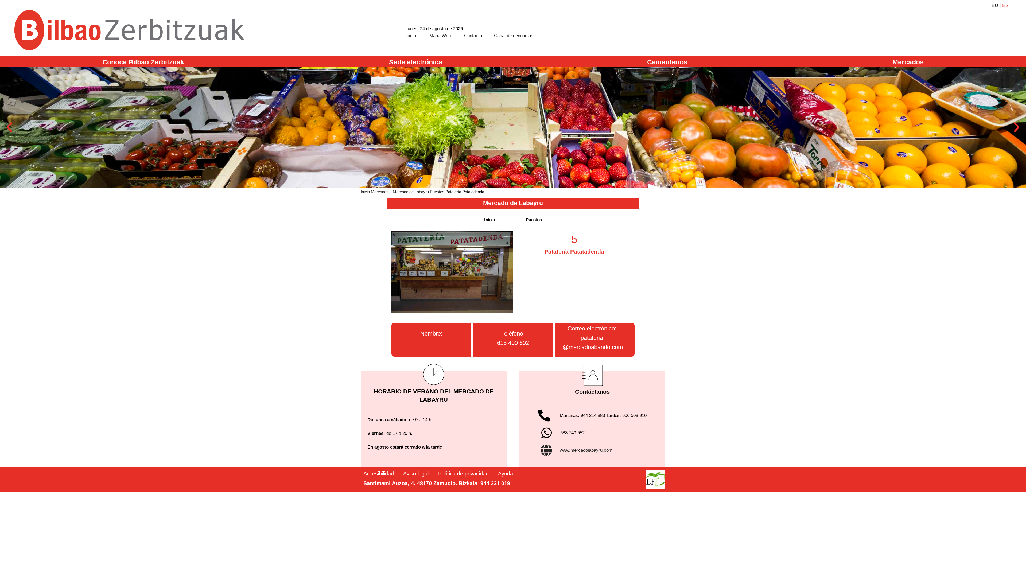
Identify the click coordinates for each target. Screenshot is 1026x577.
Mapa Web (440, 35)
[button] (9, 127)
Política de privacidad (463, 474)
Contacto (473, 35)
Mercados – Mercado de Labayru (400, 191)
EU (995, 5)
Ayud (504, 474)
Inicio (410, 35)
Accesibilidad (378, 474)
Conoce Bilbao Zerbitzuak (143, 62)
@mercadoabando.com (593, 347)
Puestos (437, 191)
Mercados (908, 62)
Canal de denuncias (513, 35)
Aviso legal (416, 474)
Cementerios (667, 62)
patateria (592, 337)
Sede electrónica (415, 62)
